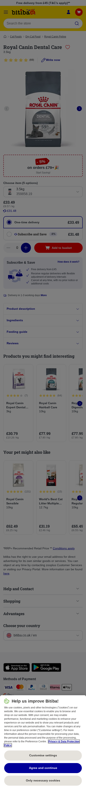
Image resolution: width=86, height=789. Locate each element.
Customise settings (43, 755)
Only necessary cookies (43, 780)
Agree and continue (43, 768)
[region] (43, 742)
